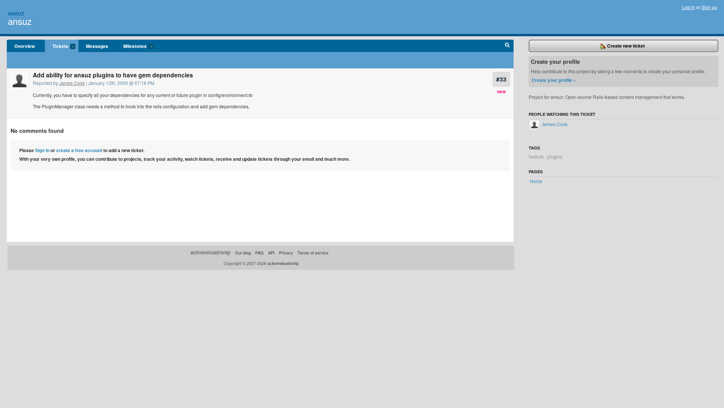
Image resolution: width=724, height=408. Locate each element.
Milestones (131, 46)
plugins (555, 156)
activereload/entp (210, 252)
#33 (501, 79)
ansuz (20, 21)
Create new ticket (625, 45)
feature (536, 156)
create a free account (79, 150)
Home (536, 181)
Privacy (286, 252)
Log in (688, 7)
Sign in (42, 150)
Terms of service (313, 252)
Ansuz (16, 13)
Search (507, 46)
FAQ (259, 252)
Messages (97, 46)
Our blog (243, 252)
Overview (24, 46)
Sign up (709, 7)
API (271, 252)
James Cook (72, 83)
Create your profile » (554, 80)
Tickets (56, 46)
